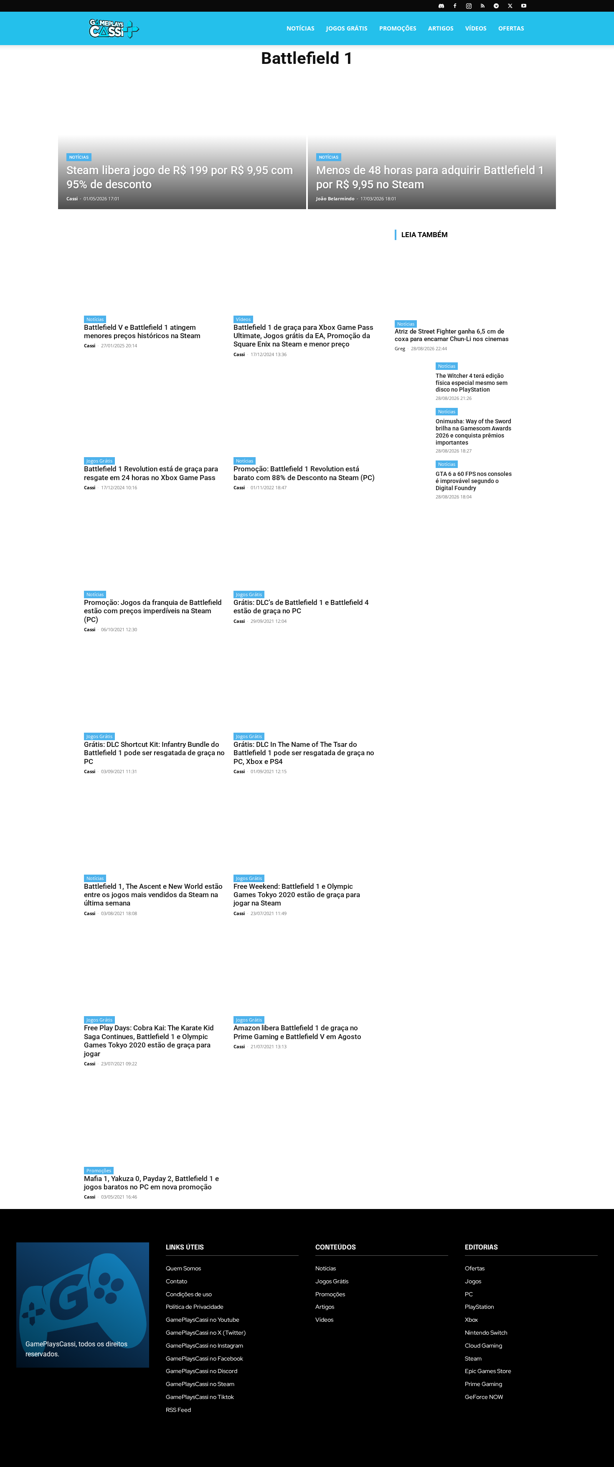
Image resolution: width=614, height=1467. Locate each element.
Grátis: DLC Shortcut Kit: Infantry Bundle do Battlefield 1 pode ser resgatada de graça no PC (154, 753)
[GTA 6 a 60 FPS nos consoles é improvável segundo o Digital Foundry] (412, 478)
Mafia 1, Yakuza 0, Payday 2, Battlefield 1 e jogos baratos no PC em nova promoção (151, 1182)
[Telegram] (496, 6)
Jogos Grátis (347, 28)
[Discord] (441, 6)
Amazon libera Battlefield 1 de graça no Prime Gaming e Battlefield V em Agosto (297, 1032)
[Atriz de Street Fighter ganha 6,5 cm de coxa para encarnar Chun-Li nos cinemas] (454, 281)
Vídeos (476, 28)
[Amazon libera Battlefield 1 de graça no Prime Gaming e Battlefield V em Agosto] (304, 971)
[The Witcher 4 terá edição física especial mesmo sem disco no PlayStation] (412, 380)
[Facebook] (455, 6)
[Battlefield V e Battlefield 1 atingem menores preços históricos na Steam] (154, 270)
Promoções (397, 28)
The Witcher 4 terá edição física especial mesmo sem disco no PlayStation (471, 382)
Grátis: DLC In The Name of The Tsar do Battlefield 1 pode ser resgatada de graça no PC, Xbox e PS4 (303, 753)
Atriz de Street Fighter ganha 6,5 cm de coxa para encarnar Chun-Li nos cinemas (452, 335)
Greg (400, 348)
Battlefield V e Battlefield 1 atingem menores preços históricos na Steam (142, 331)
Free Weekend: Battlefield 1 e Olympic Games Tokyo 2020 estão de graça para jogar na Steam (296, 895)
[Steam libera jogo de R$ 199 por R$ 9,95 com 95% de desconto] (182, 147)
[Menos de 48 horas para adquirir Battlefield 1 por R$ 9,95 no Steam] (432, 147)
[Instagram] (468, 6)
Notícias (301, 28)
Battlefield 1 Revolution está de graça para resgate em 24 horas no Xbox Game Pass (151, 473)
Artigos (441, 28)
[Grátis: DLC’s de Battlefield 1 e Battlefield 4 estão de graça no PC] (304, 545)
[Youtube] (524, 6)
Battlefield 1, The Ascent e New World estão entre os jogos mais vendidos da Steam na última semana (153, 895)
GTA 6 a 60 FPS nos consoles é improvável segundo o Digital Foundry (474, 480)
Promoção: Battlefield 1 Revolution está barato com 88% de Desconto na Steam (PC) (304, 473)
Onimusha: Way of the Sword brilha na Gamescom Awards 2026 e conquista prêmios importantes (473, 431)
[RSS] (482, 6)
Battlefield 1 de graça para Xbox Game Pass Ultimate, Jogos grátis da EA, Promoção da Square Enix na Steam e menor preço (303, 336)
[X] (510, 6)
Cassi (89, 345)
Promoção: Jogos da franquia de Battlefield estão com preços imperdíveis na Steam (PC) (153, 611)
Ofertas (511, 28)
